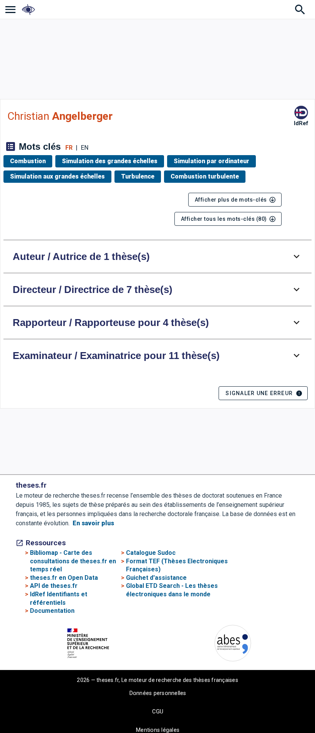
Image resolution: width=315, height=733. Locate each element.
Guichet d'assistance (156, 577)
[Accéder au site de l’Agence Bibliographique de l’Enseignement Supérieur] (232, 644)
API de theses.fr (54, 585)
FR (69, 147)
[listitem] (10, 9)
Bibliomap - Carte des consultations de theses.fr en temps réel (73, 561)
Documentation (52, 610)
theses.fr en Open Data (64, 577)
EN (84, 147)
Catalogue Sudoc (151, 552)
